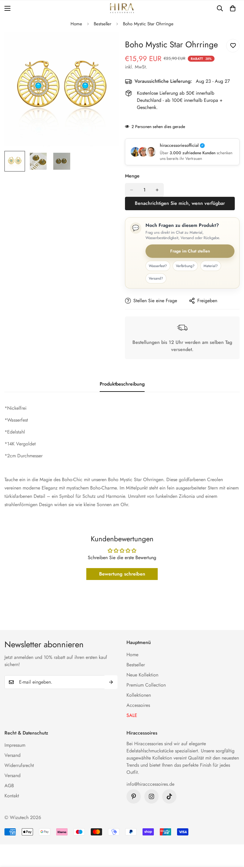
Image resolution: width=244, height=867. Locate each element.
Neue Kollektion (142, 674)
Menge (132, 175)
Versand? (156, 278)
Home (76, 24)
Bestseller (102, 24)
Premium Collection (146, 685)
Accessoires (138, 705)
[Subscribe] (111, 682)
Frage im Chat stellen (190, 251)
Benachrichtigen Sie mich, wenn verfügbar (180, 203)
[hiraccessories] (122, 8)
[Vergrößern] (106, 44)
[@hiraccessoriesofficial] (151, 796)
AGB (9, 785)
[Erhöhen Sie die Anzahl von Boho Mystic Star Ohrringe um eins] (157, 190)
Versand (12, 755)
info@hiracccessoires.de (150, 784)
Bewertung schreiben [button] (122, 573)
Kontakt (11, 795)
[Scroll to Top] (232, 834)
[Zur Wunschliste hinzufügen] (233, 45)
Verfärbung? (185, 266)
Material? (211, 266)
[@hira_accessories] (169, 796)
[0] (233, 8)
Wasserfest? (158, 266)
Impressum (14, 745)
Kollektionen (138, 695)
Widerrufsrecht (19, 765)
